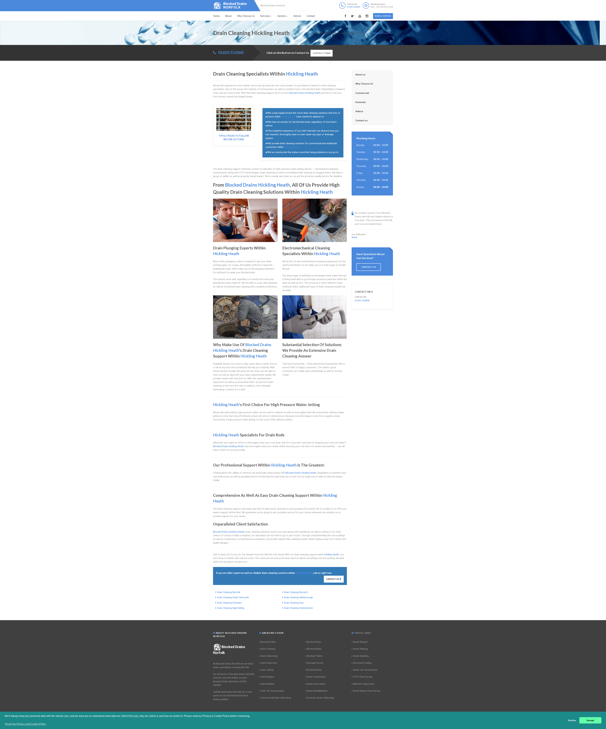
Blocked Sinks (314, 641)
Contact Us (332, 579)
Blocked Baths (314, 648)
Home (216, 16)
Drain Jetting (267, 669)
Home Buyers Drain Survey (366, 690)
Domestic (360, 102)
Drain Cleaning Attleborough (298, 597)
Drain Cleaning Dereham (229, 602)
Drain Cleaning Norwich (296, 592)
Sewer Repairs (360, 641)
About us (360, 74)
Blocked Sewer (314, 669)
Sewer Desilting (361, 656)
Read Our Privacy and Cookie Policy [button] (25, 724)
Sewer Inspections (316, 676)
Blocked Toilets (314, 656)
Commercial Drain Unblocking (276, 697)
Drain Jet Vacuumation (272, 690)
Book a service (383, 16)
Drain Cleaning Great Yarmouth (233, 597)
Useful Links (362, 633)
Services (265, 16)
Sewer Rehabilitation (317, 690)
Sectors (281, 16)
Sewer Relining (360, 648)
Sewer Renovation (316, 683)
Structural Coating (362, 662)
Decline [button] (572, 720)
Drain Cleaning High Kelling (230, 608)
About (228, 16)
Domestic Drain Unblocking (320, 697)
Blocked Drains (268, 641)
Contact (311, 16)
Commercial (362, 93)
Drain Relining (267, 683)
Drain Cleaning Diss (294, 602)
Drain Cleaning (268, 648)
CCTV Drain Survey (362, 676)
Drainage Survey (315, 662)
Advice (297, 16)
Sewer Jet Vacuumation (365, 669)
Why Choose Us (246, 16)
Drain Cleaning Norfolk (228, 592)
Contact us (361, 120)
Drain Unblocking (269, 656)
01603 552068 (353, 7)
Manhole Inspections (363, 683)
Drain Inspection (269, 662)
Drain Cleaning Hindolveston (298, 608)
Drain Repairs (267, 676)
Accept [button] (590, 720)
